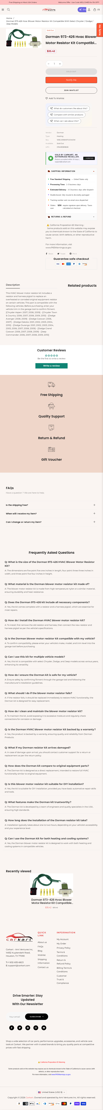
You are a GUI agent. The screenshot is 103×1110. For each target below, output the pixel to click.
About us (42, 942)
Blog (40, 951)
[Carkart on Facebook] (11, 1027)
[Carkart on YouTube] (43, 1027)
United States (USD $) (52, 1092)
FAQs (40, 946)
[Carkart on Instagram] (35, 1027)
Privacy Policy (63, 948)
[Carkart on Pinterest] (27, 1027)
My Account (63, 939)
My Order (61, 943)
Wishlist (42, 955)
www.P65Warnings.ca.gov (61, 1074)
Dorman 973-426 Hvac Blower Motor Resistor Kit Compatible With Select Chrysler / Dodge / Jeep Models (51, 901)
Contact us (43, 967)
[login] (89, 9)
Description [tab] (13, 284)
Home (9, 18)
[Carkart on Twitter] (19, 1027)
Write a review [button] (51, 365)
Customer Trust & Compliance (63, 979)
